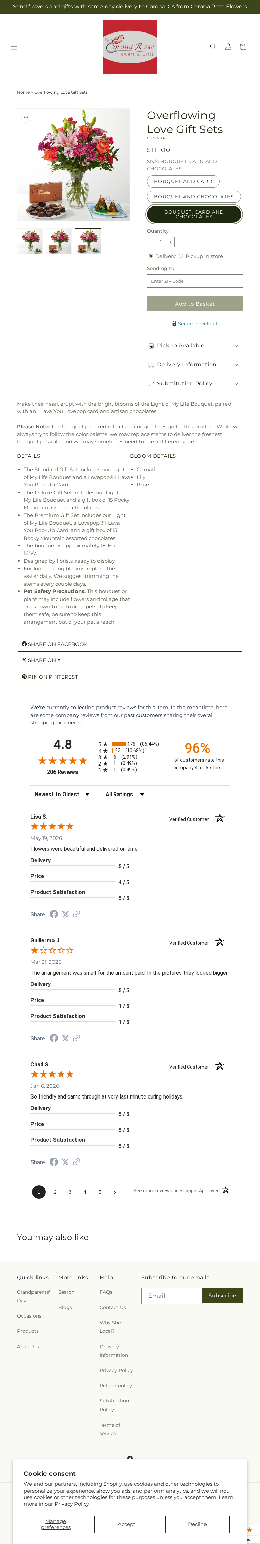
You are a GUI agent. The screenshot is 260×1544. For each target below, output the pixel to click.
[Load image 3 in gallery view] (88, 241)
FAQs (106, 1292)
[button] (14, 46)
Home (23, 92)
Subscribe (222, 1295)
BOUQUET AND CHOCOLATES (194, 197)
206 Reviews (71, 772)
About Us (28, 1347)
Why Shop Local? (112, 1327)
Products (28, 1331)
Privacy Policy (72, 1504)
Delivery (166, 256)
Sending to (171, 268)
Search (66, 1292)
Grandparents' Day (33, 1296)
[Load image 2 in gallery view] (59, 241)
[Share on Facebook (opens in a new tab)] (54, 915)
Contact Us (113, 1307)
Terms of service (110, 1429)
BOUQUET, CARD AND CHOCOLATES (194, 214)
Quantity (158, 231)
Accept (126, 1524)
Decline (197, 1524)
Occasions (29, 1316)
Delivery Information (114, 1351)
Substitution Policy (114, 1405)
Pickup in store (204, 256)
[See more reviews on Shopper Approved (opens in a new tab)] (76, 914)
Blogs (65, 1307)
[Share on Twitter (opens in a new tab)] (65, 914)
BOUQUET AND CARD (183, 181)
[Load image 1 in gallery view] (30, 241)
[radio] (130, 744)
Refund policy (116, 1386)
